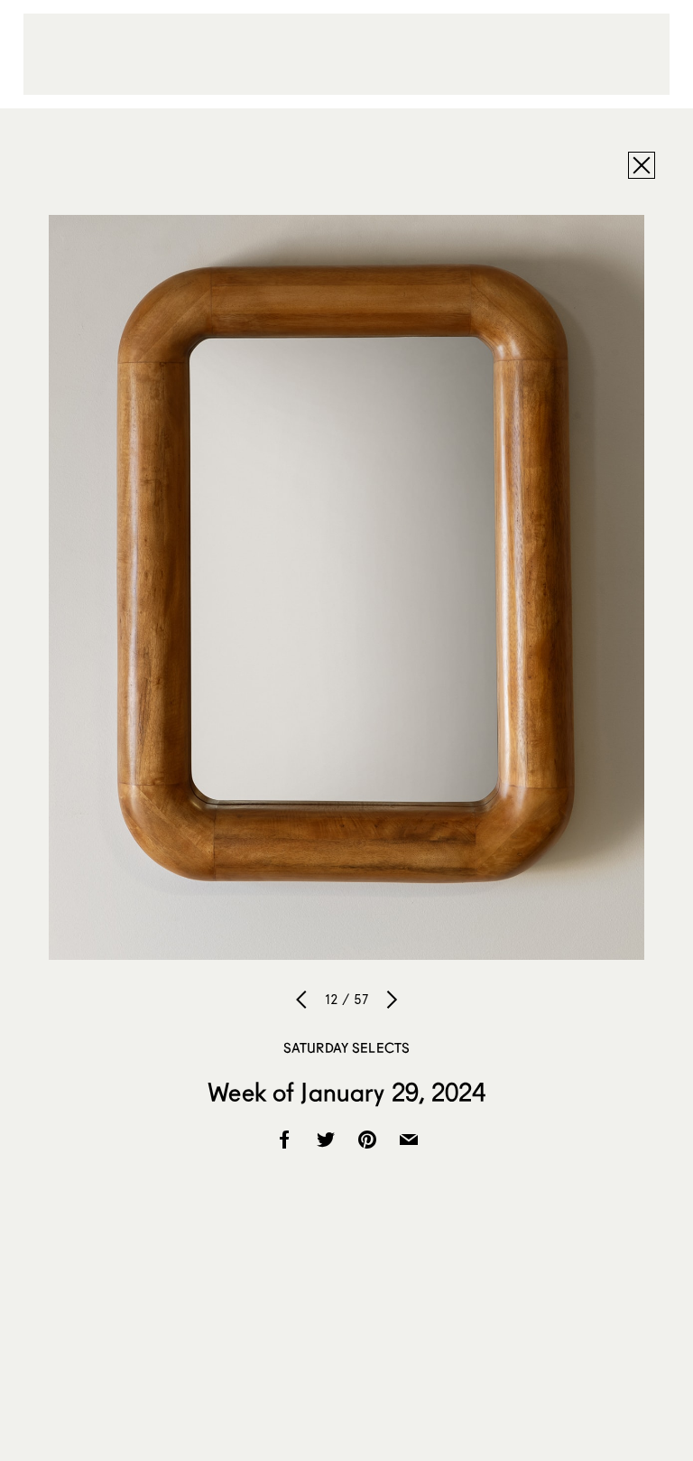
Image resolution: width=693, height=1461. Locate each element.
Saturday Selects (346, 1047)
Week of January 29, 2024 (346, 1091)
